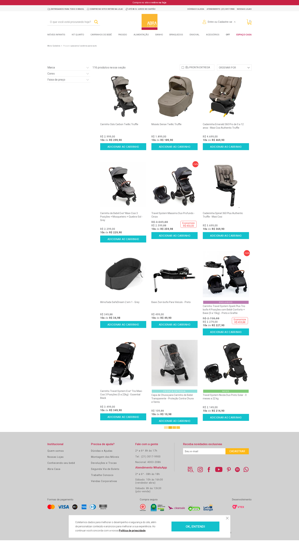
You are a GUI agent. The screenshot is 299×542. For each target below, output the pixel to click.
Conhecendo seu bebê (61, 463)
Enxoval (195, 34)
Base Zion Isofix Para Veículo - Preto (171, 302)
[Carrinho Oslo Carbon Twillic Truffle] (123, 96)
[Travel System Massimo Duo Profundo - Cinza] (174, 185)
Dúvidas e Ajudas (101, 450)
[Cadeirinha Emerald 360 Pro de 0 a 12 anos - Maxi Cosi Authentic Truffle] (226, 96)
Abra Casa (53, 469)
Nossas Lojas (55, 457)
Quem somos (55, 450)
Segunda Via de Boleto (105, 469)
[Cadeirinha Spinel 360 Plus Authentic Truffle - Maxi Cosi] (226, 185)
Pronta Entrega (199, 67)
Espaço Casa (244, 34)
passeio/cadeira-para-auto (84, 46)
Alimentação (141, 34)
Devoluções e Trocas (104, 463)
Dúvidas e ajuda (195, 9)
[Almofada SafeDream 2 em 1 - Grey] (123, 274)
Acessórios (212, 34)
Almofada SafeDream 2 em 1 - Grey (119, 302)
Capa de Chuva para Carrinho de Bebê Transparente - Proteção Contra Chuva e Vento (172, 398)
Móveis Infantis (56, 34)
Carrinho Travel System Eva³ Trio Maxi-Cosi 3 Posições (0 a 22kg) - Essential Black (121, 394)
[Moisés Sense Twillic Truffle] (174, 96)
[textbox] (73, 22)
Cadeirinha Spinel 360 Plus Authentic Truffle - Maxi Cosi (223, 215)
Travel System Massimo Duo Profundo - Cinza (173, 215)
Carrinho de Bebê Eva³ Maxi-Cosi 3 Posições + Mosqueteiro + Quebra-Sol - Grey (121, 217)
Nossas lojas (244, 9)
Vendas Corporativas (104, 481)
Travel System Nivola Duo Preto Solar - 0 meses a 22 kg (225, 397)
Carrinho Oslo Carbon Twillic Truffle (119, 124)
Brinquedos (176, 34)
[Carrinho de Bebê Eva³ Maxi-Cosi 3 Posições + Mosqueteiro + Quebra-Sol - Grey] (123, 185)
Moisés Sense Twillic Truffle (166, 124)
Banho (159, 34)
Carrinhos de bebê (101, 34)
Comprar (123, 146)
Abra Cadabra (53, 46)
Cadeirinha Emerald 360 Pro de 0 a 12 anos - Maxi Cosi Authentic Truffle (223, 126)
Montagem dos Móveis (105, 457)
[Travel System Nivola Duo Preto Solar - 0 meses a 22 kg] (226, 363)
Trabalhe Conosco (102, 475)
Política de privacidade (132, 530)
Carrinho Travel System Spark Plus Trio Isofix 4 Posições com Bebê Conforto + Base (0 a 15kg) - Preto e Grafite (224, 309)
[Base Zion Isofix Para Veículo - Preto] (174, 274)
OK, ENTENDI (195, 526)
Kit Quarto (78, 34)
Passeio (122, 34)
